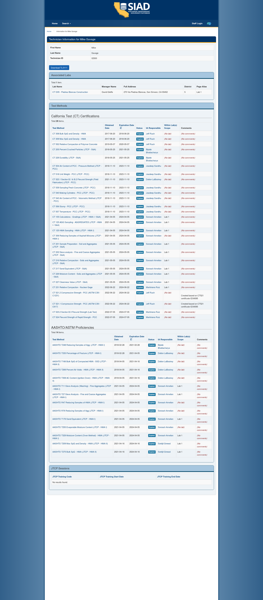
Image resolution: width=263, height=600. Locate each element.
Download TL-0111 (59, 67)
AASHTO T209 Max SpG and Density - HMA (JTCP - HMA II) (80, 443)
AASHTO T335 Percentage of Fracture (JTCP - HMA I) (76, 353)
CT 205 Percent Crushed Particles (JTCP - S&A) (74, 149)
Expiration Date (126, 125)
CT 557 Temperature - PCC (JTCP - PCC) (71, 211)
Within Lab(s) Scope (170, 126)
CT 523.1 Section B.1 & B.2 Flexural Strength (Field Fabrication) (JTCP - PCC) (75, 181)
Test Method (58, 127)
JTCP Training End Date (168, 476)
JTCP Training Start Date (112, 476)
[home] (209, 23)
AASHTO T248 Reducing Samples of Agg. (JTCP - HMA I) (78, 344)
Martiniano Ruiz (153, 287)
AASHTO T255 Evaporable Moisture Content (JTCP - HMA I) (79, 427)
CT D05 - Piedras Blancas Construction (70, 91)
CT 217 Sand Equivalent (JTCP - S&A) (69, 268)
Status (139, 127)
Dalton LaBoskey (153, 179)
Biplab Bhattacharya (152, 151)
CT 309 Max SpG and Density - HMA (69, 138)
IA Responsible (153, 127)
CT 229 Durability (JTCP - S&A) (66, 157)
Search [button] (65, 23)
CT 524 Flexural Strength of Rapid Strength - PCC (74, 317)
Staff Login (197, 23)
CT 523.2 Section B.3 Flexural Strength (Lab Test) (74, 311)
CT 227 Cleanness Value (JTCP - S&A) (70, 282)
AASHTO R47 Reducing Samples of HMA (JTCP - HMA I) (78, 402)
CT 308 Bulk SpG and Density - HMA (69, 133)
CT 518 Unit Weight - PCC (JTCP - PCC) (70, 174)
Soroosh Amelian (153, 216)
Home (55, 23)
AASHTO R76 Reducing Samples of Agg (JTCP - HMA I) (77, 410)
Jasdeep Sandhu (153, 165)
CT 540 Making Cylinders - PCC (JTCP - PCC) (73, 192)
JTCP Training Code (62, 476)
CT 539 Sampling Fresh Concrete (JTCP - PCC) (73, 187)
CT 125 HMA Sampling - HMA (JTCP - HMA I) (73, 230)
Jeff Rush (150, 133)
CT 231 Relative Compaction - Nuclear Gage (72, 287)
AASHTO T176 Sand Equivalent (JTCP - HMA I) (73, 418)
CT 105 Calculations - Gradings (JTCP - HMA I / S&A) (76, 216)
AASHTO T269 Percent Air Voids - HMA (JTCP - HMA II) (77, 369)
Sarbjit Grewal (164, 443)
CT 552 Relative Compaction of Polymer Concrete (74, 144)
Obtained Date (109, 126)
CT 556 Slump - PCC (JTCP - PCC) (68, 206)
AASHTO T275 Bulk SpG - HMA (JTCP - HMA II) (74, 451)
